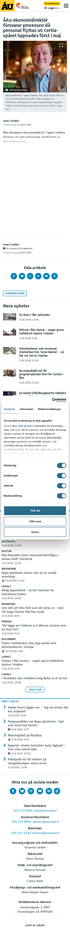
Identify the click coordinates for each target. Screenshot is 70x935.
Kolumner (8, 639)
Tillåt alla (35, 510)
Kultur (6, 551)
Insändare (9, 568)
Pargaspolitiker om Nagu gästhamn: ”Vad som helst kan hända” (36, 725)
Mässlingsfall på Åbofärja (25, 737)
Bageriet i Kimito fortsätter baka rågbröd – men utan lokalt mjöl (36, 749)
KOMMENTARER (15, 293)
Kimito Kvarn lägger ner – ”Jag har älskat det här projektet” (38, 711)
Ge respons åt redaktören (19, 248)
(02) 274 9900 (23, 811)
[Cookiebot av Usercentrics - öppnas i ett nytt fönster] (52, 400)
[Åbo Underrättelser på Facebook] (13, 791)
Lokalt (6, 586)
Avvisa (35, 532)
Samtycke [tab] (9, 409)
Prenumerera (52, 3)
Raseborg (8, 604)
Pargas (7, 621)
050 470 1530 (21, 833)
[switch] (61, 475)
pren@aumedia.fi (45, 811)
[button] (52, 8)
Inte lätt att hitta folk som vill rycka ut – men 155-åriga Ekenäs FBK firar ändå (33, 612)
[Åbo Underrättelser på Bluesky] (22, 791)
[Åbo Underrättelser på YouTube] (40, 791)
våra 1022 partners (23, 425)
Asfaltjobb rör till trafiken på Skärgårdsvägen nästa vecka (27, 763)
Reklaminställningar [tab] (49, 409)
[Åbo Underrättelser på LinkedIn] (49, 791)
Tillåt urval (35, 521)
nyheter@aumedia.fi (45, 833)
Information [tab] (26, 409)
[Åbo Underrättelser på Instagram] (31, 791)
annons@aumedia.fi (46, 822)
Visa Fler (35, 689)
